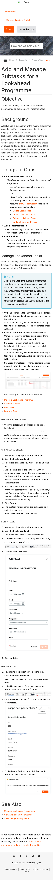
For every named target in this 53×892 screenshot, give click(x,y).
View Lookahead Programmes (18, 814)
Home (12, 60)
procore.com (10, 11)
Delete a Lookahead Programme (19, 400)
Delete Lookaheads (22, 210)
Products (23, 60)
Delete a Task (10, 411)
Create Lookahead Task (24, 214)
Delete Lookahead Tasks (24, 218)
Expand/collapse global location (47, 59)
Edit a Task (9, 407)
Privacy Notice (11, 869)
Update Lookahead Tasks (25, 222)
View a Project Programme (16, 818)
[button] (40, 45)
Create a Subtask (12, 403)
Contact (9, 29)
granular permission (27, 203)
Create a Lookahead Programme (19, 811)
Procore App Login (27, 29)
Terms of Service (27, 869)
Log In (26, 872)
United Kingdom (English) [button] (19, 20)
